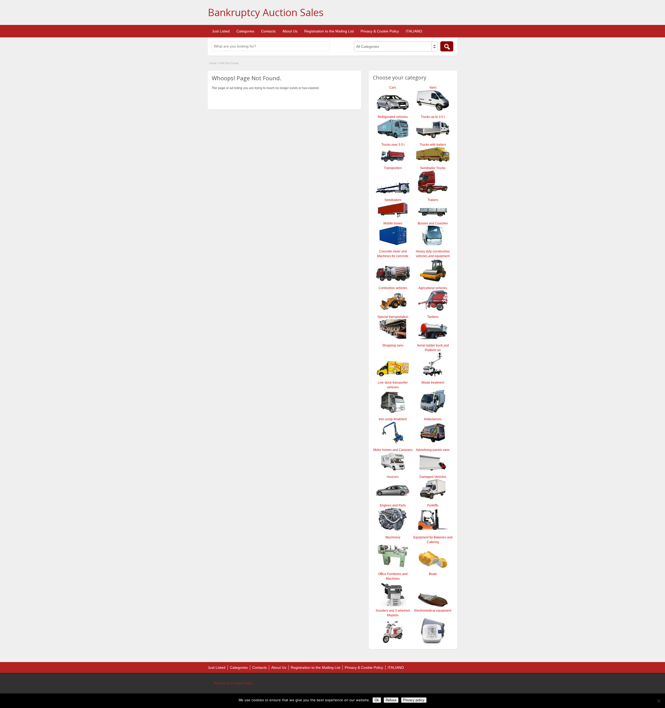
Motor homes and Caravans (393, 450)
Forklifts (432, 505)
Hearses (393, 477)
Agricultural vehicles (432, 288)
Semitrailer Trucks (432, 168)
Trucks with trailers (433, 144)
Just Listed (221, 31)
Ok (377, 700)
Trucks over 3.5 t (392, 144)
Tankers (432, 317)
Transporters (393, 168)
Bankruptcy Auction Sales (266, 12)
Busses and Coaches (433, 223)
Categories (245, 31)
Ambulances (433, 419)
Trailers (433, 200)
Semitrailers (392, 200)
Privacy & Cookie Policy (380, 31)
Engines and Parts (393, 505)
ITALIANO (414, 31)
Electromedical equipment (432, 610)
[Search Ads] (446, 46)
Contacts (268, 31)
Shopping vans (392, 345)
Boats (433, 574)
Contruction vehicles (392, 288)
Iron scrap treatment (393, 419)
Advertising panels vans (433, 450)
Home (213, 63)
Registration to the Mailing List (329, 31)
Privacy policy (413, 700)
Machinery (392, 537)
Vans (432, 87)
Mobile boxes (392, 223)
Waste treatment (432, 382)
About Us (289, 31)
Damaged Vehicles (433, 477)
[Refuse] (658, 700)
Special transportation (392, 317)
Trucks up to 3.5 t (433, 117)
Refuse (391, 700)
